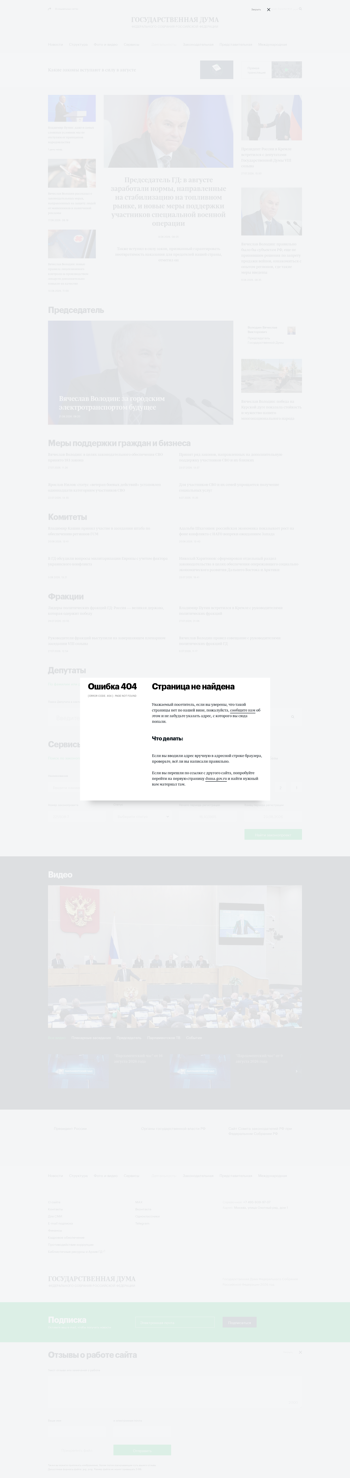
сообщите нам (242, 710)
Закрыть (256, 9)
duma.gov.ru (216, 778)
